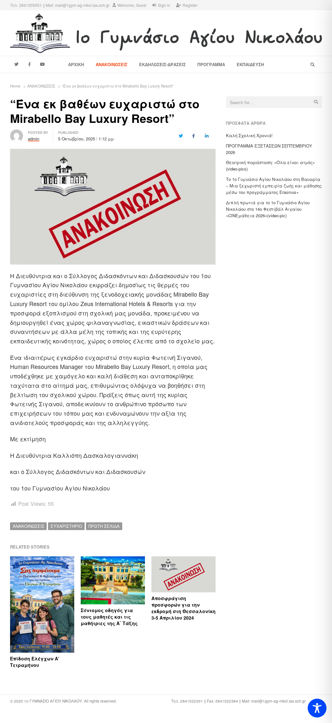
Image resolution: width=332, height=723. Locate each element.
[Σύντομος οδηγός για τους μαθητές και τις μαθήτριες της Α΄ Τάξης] (113, 560)
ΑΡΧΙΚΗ (76, 64)
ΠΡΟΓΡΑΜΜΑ (211, 64)
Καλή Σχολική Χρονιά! (249, 135)
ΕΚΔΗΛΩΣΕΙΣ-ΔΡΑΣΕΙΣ (162, 64)
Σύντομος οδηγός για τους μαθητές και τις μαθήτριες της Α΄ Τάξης (109, 616)
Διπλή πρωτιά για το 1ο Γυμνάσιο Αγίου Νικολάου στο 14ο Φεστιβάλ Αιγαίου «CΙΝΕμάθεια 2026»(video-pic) (268, 209)
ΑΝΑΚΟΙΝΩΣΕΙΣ (111, 64)
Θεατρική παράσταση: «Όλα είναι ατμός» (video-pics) (270, 165)
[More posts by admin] (16, 133)
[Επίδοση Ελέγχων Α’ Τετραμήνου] (42, 560)
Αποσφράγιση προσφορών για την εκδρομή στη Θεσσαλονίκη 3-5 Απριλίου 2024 (183, 608)
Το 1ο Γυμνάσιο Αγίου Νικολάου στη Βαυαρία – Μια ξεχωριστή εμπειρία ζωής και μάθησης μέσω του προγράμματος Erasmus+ (274, 185)
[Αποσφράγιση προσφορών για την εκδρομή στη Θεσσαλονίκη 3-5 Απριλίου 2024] (183, 560)
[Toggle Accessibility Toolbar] (317, 708)
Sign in (164, 5)
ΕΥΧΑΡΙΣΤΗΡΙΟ (66, 526)
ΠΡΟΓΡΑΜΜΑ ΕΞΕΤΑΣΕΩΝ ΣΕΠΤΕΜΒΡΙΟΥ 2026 (269, 149)
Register (190, 5)
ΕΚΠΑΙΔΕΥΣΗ (250, 64)
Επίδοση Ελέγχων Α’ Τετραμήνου (34, 661)
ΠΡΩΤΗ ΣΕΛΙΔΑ (104, 526)
